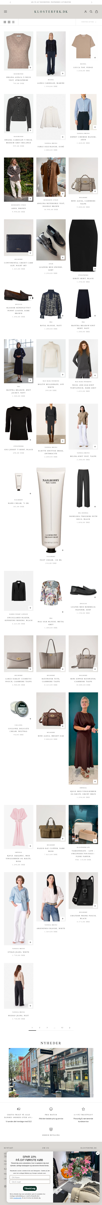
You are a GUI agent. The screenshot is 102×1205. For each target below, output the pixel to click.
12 (62, 1027)
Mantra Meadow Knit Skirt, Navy (83, 327)
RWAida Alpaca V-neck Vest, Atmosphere (18, 79)
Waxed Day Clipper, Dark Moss (51, 850)
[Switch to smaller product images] (9, 22)
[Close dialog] (98, 1153)
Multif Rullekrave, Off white (51, 386)
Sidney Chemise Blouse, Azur (83, 138)
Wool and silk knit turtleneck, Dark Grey (83, 386)
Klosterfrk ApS (83, 848)
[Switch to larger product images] (5, 22)
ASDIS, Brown (18, 208)
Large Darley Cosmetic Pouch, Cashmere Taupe (18, 680)
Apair (51, 264)
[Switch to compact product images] (13, 22)
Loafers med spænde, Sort (51, 268)
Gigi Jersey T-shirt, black (18, 449)
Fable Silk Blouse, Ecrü (51, 146)
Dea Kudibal (83, 513)
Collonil (19, 725)
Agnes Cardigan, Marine (51, 83)
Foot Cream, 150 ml (51, 560)
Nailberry (18, 500)
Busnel (51, 80)
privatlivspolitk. (17, 1198)
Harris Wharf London (18, 614)
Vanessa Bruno (51, 143)
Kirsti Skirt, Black (83, 278)
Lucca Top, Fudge (83, 67)
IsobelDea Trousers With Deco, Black (83, 518)
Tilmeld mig (29, 1188)
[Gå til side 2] (69, 1028)
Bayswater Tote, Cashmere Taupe (51, 680)
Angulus (18, 305)
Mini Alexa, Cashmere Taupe (83, 202)
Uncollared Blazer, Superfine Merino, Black (19, 619)
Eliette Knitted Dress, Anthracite (51, 452)
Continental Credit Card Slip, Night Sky (18, 264)
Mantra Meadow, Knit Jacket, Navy (18, 391)
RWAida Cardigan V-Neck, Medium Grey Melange (19, 141)
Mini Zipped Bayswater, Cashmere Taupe (83, 680)
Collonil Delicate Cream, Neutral (18, 730)
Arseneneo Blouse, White (51, 928)
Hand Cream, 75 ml (18, 503)
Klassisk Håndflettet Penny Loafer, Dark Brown (19, 311)
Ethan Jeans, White (18, 952)
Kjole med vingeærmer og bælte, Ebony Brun (83, 793)
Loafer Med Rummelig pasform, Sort (83, 608)
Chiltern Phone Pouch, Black (83, 917)
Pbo (51, 322)
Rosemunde (18, 74)
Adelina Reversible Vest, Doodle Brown (51, 205)
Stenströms (83, 275)
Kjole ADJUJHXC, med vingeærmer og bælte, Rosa (19, 859)
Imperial (83, 788)
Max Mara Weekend (51, 381)
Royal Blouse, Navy (51, 325)
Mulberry (83, 198)
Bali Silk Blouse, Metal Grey (51, 623)
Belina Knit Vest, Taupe (83, 456)
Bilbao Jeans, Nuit (18, 1015)
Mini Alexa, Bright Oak (51, 736)
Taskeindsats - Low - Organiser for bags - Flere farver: (83, 854)
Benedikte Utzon (18, 205)
